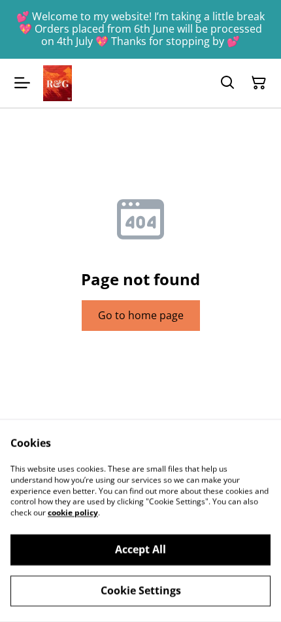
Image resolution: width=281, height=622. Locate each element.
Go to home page (141, 315)
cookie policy (73, 512)
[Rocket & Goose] (57, 83)
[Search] (227, 83)
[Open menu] (22, 83)
